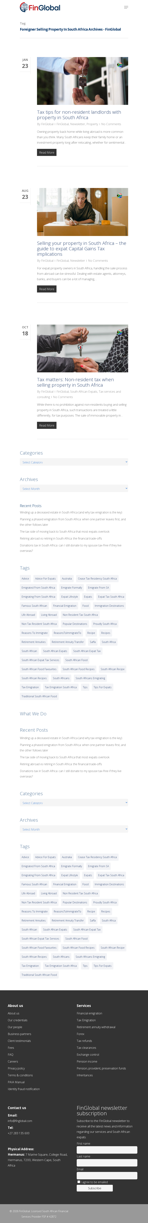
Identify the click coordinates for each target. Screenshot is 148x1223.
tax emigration (30, 687)
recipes (105, 633)
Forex (80, 1034)
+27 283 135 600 (18, 1133)
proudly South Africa (105, 624)
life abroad (28, 614)
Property (92, 124)
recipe (91, 633)
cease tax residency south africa (97, 578)
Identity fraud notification (24, 1089)
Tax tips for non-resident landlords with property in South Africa (79, 115)
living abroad (49, 614)
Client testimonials (19, 1041)
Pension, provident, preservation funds (101, 1068)
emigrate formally (71, 587)
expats (88, 596)
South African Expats (83, 391)
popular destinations (75, 624)
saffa (93, 642)
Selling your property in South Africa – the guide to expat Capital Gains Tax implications (81, 248)
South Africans (61, 678)
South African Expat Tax (87, 651)
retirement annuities (34, 642)
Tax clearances (86, 1048)
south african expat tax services (40, 660)
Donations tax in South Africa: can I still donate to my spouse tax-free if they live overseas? (70, 548)
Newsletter (77, 124)
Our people (15, 1027)
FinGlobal (47, 124)
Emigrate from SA (98, 587)
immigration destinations (109, 605)
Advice (25, 578)
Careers (13, 1061)
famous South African (34, 605)
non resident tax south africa (80, 614)
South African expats (55, 651)
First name (83, 1143)
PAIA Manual (16, 1082)
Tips (85, 687)
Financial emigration (89, 1013)
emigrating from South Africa (38, 596)
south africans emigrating (90, 678)
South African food (76, 660)
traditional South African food (39, 696)
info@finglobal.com (20, 1121)
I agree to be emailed (94, 1182)
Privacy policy (16, 1068)
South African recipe (113, 669)
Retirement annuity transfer (68, 642)
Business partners (19, 1034)
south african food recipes (79, 669)
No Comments (111, 124)
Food (85, 605)
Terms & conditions (20, 1075)
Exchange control (88, 1055)
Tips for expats (103, 687)
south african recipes (34, 678)
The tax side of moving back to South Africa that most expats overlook (64, 532)
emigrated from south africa (38, 587)
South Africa (109, 642)
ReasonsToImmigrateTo (67, 633)
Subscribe (94, 1188)
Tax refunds (84, 1041)
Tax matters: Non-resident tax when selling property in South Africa (75, 382)
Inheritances (85, 1075)
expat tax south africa (111, 596)
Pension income (87, 1061)
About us (13, 1013)
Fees (11, 1048)
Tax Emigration (86, 1020)
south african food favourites (39, 669)
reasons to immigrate (35, 633)
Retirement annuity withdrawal (96, 1027)
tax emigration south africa (61, 687)
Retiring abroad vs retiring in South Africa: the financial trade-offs (61, 538)
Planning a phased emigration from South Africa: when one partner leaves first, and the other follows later (73, 522)
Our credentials (17, 1020)
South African (29, 651)
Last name (83, 1156)
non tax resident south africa (39, 624)
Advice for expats (45, 578)
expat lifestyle (69, 596)
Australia (67, 578)
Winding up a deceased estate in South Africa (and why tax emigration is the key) (71, 512)
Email (80, 1169)
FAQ (10, 1055)
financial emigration (64, 605)
